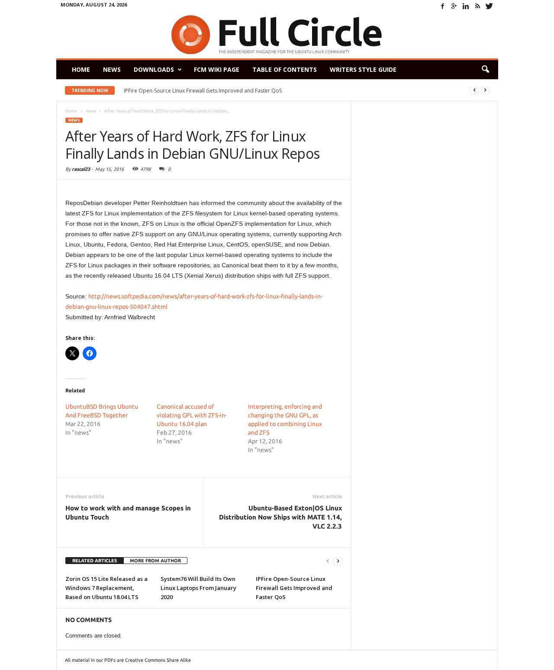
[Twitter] (489, 6)
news (74, 120)
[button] (485, 69)
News (112, 69)
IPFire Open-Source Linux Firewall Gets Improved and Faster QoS (203, 90)
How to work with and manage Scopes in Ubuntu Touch (128, 512)
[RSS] (478, 6)
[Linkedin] (466, 6)
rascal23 (81, 169)
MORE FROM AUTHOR (155, 560)
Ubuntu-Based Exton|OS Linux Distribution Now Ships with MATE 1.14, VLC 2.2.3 (280, 517)
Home (81, 69)
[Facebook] (443, 6)
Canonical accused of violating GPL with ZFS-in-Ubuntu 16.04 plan (192, 415)
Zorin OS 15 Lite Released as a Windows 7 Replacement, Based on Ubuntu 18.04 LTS (106, 588)
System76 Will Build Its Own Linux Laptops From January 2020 (198, 588)
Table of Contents (284, 69)
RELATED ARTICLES (94, 560)
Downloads (154, 69)
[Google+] (454, 6)
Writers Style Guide (363, 69)
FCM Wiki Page (216, 69)
